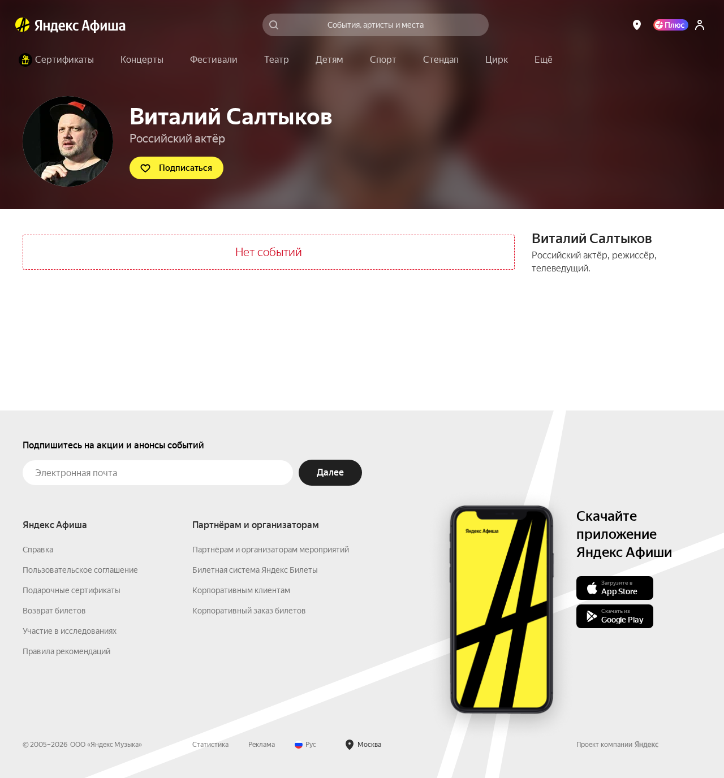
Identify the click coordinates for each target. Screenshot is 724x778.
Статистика (210, 745)
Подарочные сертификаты (71, 590)
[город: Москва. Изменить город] (637, 25)
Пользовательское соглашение (80, 569)
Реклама (261, 745)
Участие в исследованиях (70, 631)
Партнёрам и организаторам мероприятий (270, 549)
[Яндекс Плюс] (670, 25)
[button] (543, 60)
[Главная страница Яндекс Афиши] (22, 25)
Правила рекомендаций (66, 651)
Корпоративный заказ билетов (249, 610)
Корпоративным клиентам (241, 590)
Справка (38, 549)
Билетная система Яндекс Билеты (255, 569)
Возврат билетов (54, 610)
